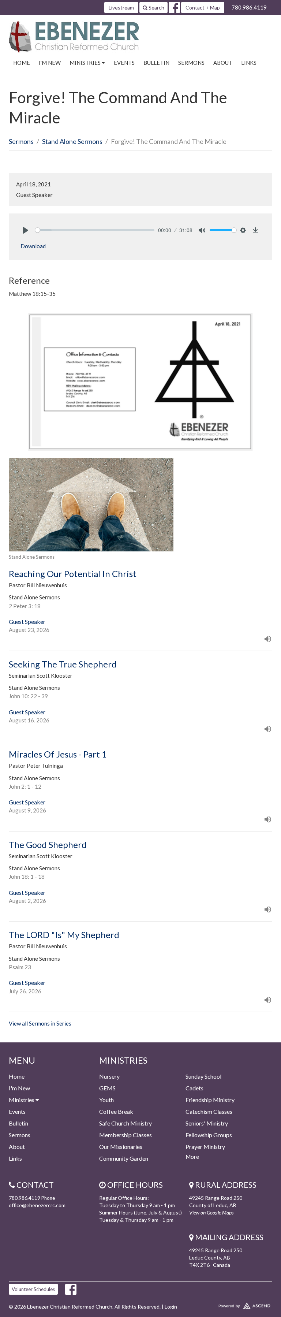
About (222, 62)
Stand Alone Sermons (72, 141)
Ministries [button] (86, 62)
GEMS (107, 1088)
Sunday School (203, 1076)
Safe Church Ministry (125, 1123)
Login (171, 1306)
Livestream (121, 7)
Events (124, 62)
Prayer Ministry (205, 1146)
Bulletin (156, 62)
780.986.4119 (249, 7)
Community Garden (123, 1158)
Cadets (194, 1088)
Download (33, 246)
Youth (106, 1099)
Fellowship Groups (209, 1134)
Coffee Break (116, 1111)
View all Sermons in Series (40, 1023)
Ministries (22, 1099)
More (192, 1156)
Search (155, 7)
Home (21, 62)
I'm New (50, 62)
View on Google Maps (211, 1212)
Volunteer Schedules (33, 1289)
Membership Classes (125, 1134)
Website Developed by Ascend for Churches (230, 1304)
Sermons (191, 62)
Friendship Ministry (210, 1099)
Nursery (109, 1076)
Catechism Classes (209, 1111)
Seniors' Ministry (207, 1123)
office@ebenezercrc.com (37, 1205)
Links (248, 62)
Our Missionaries (120, 1146)
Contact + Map (203, 7)
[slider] (94, 230)
